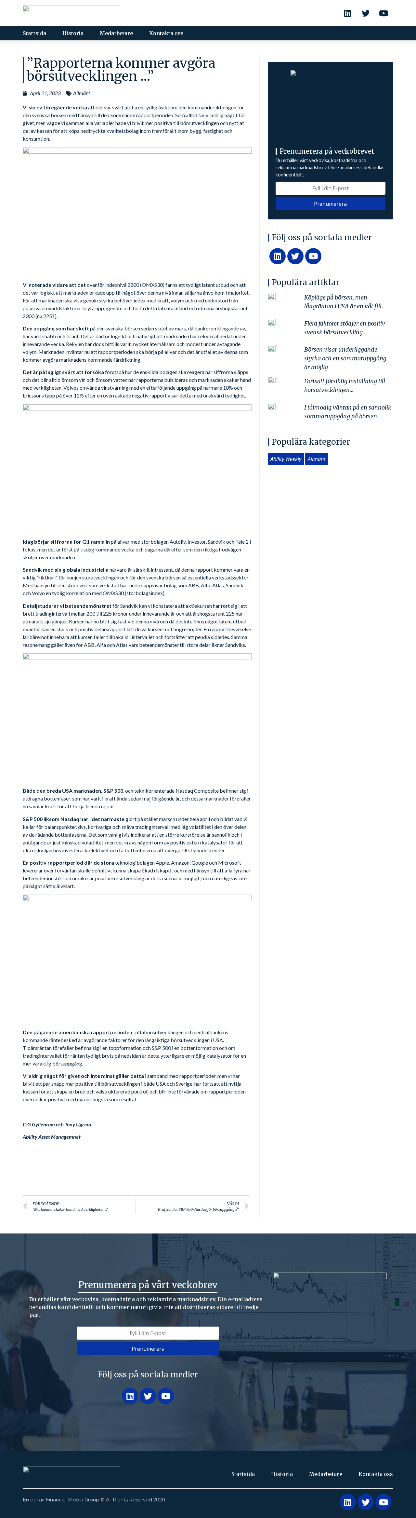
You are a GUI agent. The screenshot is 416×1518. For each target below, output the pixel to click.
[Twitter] (366, 13)
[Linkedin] (348, 13)
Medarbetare (116, 33)
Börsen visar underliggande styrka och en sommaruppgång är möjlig (345, 358)
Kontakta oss (166, 33)
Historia (73, 33)
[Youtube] (383, 13)
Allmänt (81, 93)
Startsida (34, 33)
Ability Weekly (285, 459)
